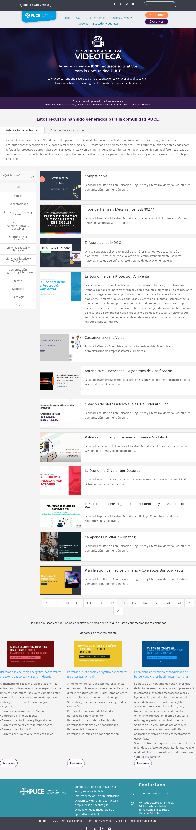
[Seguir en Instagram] (126, 4)
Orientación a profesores (22, 130)
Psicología (18, 297)
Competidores (96, 176)
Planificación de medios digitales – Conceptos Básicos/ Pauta (134, 570)
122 (167, 602)
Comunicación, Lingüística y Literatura (18, 271)
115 (89, 602)
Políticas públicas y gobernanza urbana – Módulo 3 (126, 437)
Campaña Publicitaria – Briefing (110, 537)
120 (145, 602)
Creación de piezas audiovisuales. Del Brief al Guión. (127, 404)
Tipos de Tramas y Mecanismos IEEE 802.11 (120, 209)
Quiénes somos (95, 18)
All (18, 187)
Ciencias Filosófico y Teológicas (18, 260)
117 (111, 602)
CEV (18, 305)
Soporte (83, 23)
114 (78, 602)
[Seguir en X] (120, 4)
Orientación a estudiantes (67, 130)
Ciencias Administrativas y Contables (18, 225)
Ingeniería (18, 280)
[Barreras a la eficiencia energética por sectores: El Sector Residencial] (98, 664)
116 (100, 602)
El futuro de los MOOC (103, 242)
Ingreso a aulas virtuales (36, 4)
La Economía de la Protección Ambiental (117, 276)
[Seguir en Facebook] (114, 4)
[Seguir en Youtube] (133, 4)
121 (156, 602)
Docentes (157, 21)
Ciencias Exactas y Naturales (18, 249)
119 (134, 602)
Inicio (67, 18)
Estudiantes (156, 15)
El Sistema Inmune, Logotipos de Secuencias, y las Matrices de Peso (135, 505)
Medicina (18, 288)
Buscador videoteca (105, 23)
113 (66, 602)
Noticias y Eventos (121, 18)
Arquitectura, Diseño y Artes (18, 213)
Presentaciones (18, 204)
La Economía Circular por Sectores (112, 470)
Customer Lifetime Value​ (104, 337)
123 (178, 602)
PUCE (78, 18)
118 (122, 602)
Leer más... (9, 763)
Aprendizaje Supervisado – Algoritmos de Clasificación (128, 371)
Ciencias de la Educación (18, 238)
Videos (18, 195)
